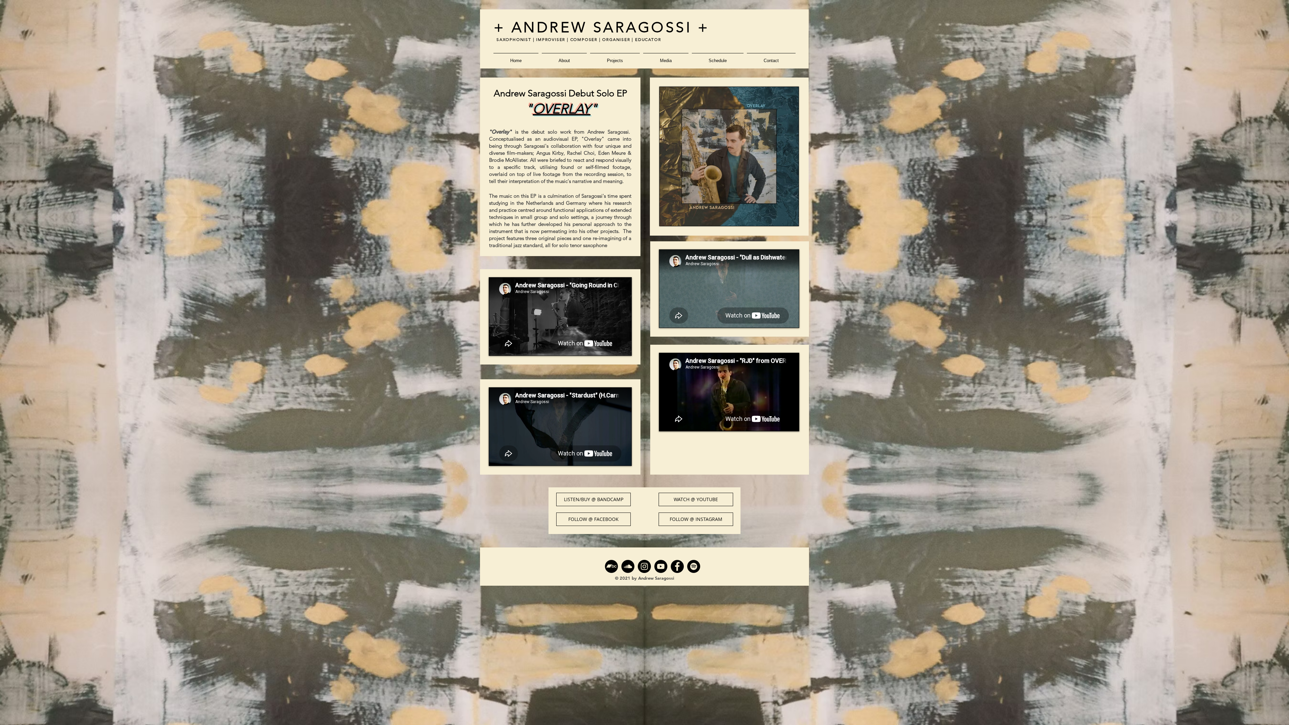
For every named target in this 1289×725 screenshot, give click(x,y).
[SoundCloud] (627, 566)
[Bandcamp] (611, 566)
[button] (564, 57)
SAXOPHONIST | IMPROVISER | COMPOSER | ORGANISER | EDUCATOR (578, 39)
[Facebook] (677, 566)
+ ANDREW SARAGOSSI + (602, 27)
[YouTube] (660, 566)
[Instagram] (644, 566)
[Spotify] (693, 566)
